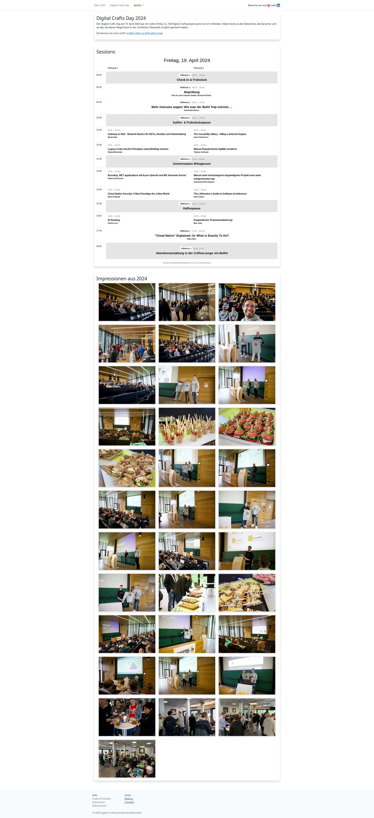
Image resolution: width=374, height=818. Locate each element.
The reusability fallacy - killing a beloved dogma (220, 134)
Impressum (98, 802)
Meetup (128, 798)
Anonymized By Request (204, 182)
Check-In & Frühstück (192, 79)
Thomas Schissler (201, 152)
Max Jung (198, 223)
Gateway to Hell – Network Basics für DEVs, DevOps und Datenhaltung (147, 134)
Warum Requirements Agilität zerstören (215, 149)
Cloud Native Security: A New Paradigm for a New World (138, 193)
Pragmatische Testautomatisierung (213, 220)
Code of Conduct (101, 798)
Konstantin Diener (191, 110)
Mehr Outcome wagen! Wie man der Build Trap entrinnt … (191, 107)
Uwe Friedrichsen (201, 137)
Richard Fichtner (204, 95)
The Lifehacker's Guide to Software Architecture (220, 193)
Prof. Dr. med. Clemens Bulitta (184, 95)
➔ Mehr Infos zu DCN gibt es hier (144, 33)
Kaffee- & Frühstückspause (192, 122)
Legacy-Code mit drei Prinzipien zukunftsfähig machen (138, 149)
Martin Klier (112, 137)
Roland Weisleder (115, 152)
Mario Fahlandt (114, 197)
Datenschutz (99, 805)
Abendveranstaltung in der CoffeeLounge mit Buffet (192, 253)
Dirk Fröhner (199, 197)
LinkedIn (129, 802)
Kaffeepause (191, 208)
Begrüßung (192, 92)
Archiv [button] (138, 5)
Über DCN (99, 5)
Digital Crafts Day (119, 5)
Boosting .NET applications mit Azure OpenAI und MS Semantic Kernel (147, 175)
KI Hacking (114, 220)
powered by (187, 263)
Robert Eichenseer (115, 178)
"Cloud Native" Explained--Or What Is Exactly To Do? (192, 235)
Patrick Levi (113, 223)
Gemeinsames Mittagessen (192, 163)
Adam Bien (191, 239)
